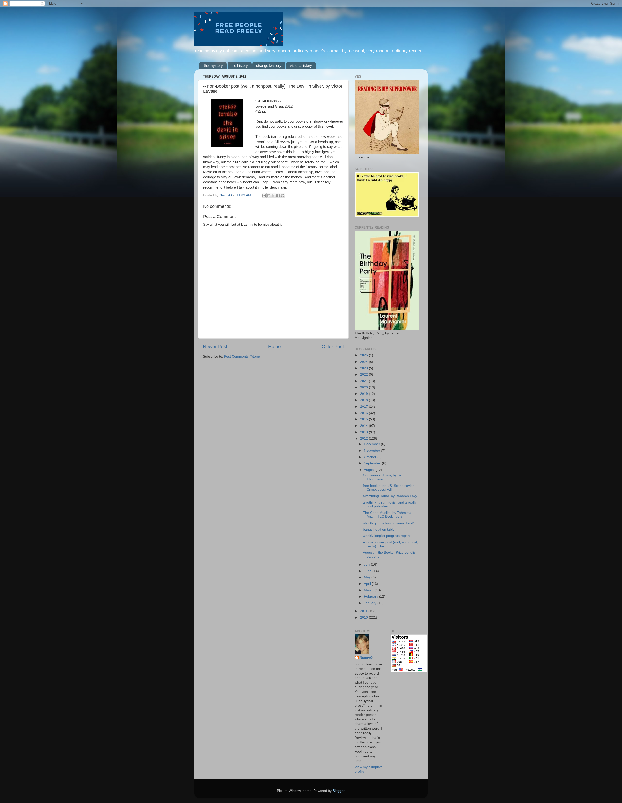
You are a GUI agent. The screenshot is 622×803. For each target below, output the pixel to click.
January (370, 603)
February (371, 596)
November (372, 450)
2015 (364, 419)
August (370, 470)
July (367, 564)
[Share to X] (273, 195)
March (369, 590)
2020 (364, 387)
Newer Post (215, 346)
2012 (364, 438)
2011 (364, 611)
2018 (364, 400)
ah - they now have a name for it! (388, 523)
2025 (364, 355)
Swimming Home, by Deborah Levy (390, 496)
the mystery (213, 65)
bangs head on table (379, 529)
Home (274, 346)
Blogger (338, 791)
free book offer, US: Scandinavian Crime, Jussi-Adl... (389, 487)
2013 (364, 432)
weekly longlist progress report (386, 536)
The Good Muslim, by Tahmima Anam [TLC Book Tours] (387, 514)
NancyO (366, 657)
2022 (364, 374)
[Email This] (264, 195)
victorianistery (301, 65)
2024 (364, 362)
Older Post (333, 346)
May (367, 577)
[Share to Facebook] (278, 195)
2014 (364, 426)
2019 (364, 394)
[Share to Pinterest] (282, 195)
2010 (364, 617)
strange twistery (268, 65)
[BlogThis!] (268, 195)
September (373, 463)
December (372, 444)
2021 (364, 381)
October (370, 457)
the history (239, 65)
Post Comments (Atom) (242, 356)
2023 (364, 368)
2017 (364, 406)
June (368, 571)
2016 (364, 413)
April (368, 584)
